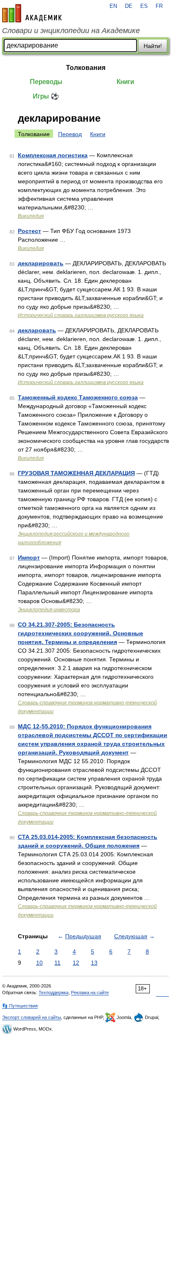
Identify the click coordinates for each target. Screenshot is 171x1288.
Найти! (153, 46)
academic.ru (32, 13)
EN (113, 6)
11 (57, 962)
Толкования (85, 67)
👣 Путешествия (20, 1005)
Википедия (31, 216)
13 (94, 962)
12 (76, 962)
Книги (125, 81)
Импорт (29, 557)
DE (128, 6)
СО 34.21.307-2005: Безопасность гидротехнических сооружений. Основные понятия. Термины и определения (80, 633)
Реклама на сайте (90, 992)
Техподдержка (53, 992)
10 (39, 962)
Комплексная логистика (53, 155)
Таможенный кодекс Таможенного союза (78, 397)
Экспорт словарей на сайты (31, 1017)
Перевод (70, 134)
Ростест (29, 231)
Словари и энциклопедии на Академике (71, 30)
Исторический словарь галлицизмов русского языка (81, 315)
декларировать (41, 263)
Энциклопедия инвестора (49, 610)
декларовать (37, 330)
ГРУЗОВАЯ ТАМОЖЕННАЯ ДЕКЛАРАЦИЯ (76, 473)
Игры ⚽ (46, 96)
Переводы (46, 81)
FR (159, 6)
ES (144, 6)
